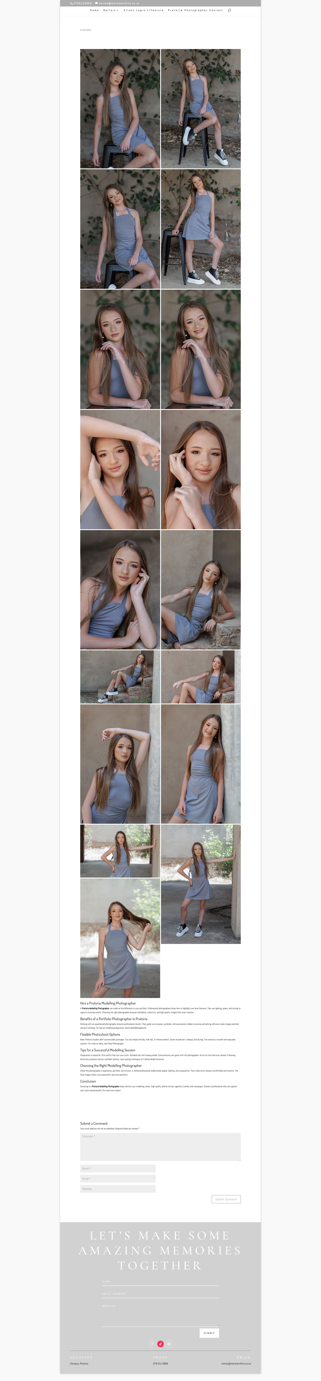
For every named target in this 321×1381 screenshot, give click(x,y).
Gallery (109, 10)
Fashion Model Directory (153, 1059)
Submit (209, 1333)
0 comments (85, 29)
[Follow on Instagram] (168, 1343)
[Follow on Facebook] (152, 1343)
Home (94, 10)
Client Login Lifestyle (144, 10)
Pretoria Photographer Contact (195, 10)
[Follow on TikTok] (160, 1343)
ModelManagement (138, 1027)
